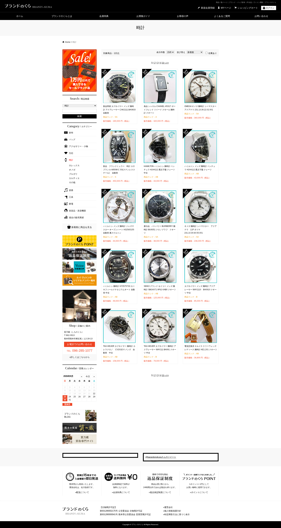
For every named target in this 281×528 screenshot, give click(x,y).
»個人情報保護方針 (172, 511)
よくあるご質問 (222, 16)
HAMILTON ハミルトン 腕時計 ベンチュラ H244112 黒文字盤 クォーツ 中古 (159, 169)
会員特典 (103, 16)
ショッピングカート (247, 8)
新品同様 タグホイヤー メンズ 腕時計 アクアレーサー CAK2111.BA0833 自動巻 (119, 109)
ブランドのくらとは (62, 16)
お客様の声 (182, 16)
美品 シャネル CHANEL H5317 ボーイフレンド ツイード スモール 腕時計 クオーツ (159, 109)
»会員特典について (121, 492)
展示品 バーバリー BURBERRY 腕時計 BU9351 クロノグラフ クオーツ (159, 229)
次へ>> (165, 63)
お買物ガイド (143, 16)
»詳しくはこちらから (79, 357)
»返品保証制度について (160, 492)
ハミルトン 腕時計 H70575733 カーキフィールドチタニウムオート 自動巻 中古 (119, 289)
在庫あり (212, 53)
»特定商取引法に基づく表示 (176, 514)
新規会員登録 (208, 8)
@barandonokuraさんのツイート (160, 457)
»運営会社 (168, 507)
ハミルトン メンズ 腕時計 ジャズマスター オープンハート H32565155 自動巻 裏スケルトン (118, 229)
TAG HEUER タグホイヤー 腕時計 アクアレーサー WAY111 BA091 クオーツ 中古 (160, 349)
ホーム (19, 16)
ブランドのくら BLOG (72, 415)
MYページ (226, 8)
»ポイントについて (199, 492)
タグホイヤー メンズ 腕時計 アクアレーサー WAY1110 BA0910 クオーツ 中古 (200, 289)
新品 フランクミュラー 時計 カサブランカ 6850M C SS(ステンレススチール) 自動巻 (119, 169)
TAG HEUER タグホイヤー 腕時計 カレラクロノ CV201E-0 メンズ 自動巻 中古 (119, 349)
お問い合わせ (261, 16)
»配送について (82, 492)
